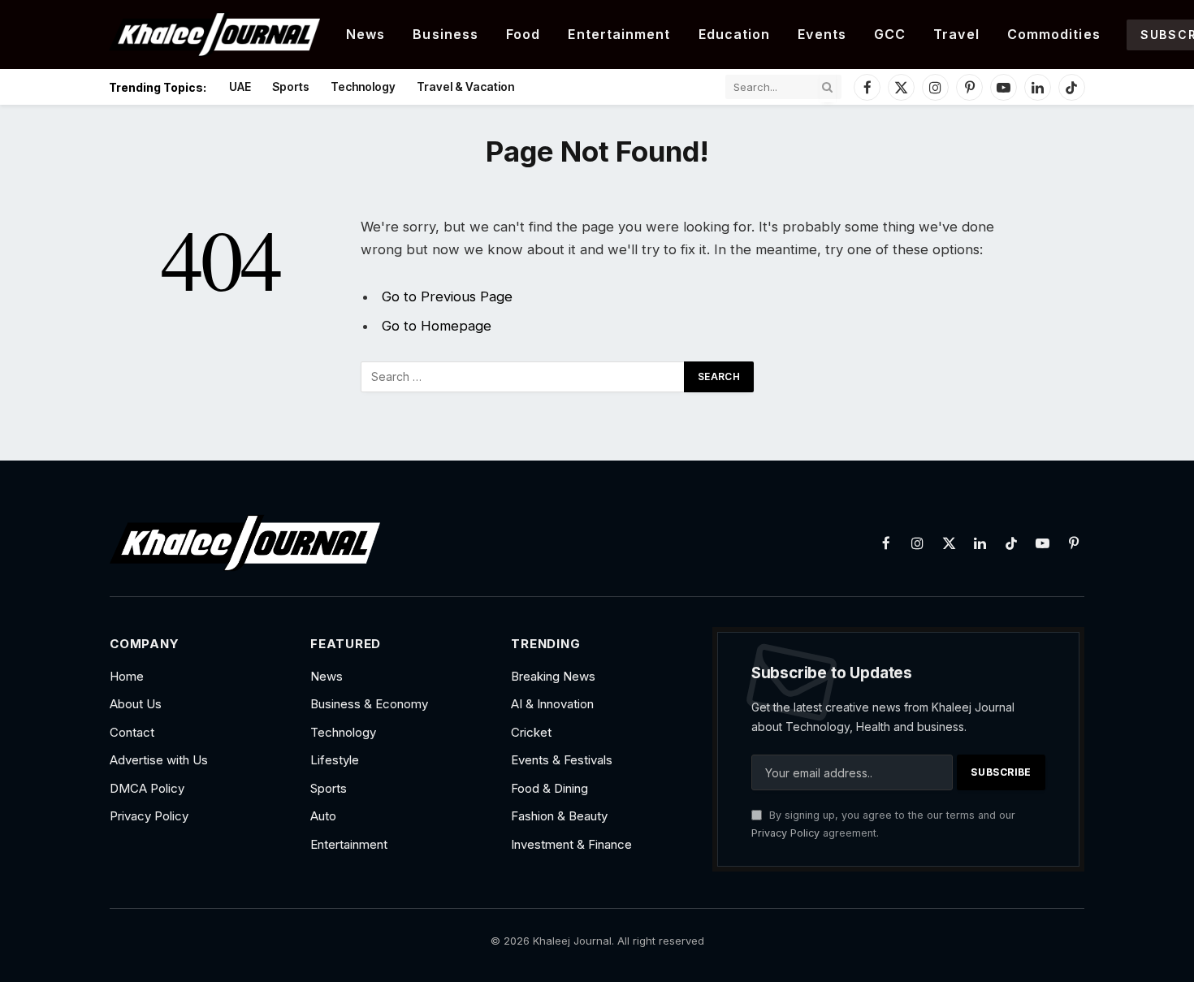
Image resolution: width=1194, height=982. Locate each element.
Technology (363, 86)
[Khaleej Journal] (214, 34)
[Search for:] (523, 376)
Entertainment (619, 34)
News (365, 34)
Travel (956, 34)
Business (445, 34)
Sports (290, 86)
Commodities (1054, 34)
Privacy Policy (785, 833)
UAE (240, 86)
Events (822, 34)
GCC (890, 34)
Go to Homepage (436, 326)
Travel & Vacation (465, 86)
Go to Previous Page (447, 296)
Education (735, 34)
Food (523, 34)
